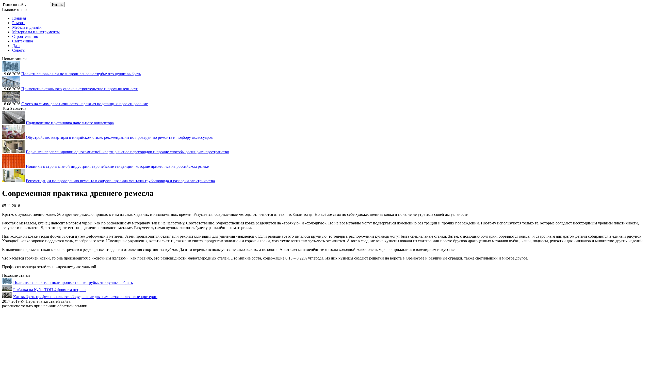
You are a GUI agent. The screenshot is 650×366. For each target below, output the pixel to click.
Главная (19, 18)
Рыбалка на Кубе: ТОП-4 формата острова (49, 289)
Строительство (25, 36)
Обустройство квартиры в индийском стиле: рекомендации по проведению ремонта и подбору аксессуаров (119, 137)
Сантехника (22, 41)
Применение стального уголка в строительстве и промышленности (79, 89)
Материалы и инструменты (36, 32)
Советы (18, 50)
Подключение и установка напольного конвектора (70, 123)
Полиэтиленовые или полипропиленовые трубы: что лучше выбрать (81, 74)
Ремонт (18, 23)
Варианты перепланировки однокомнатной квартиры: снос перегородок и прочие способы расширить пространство (127, 152)
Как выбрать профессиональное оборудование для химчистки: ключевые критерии (85, 297)
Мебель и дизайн (27, 27)
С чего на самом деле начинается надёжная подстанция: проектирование (84, 104)
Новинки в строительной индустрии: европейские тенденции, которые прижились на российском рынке (117, 166)
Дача (16, 45)
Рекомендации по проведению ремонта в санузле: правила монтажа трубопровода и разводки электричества (120, 181)
